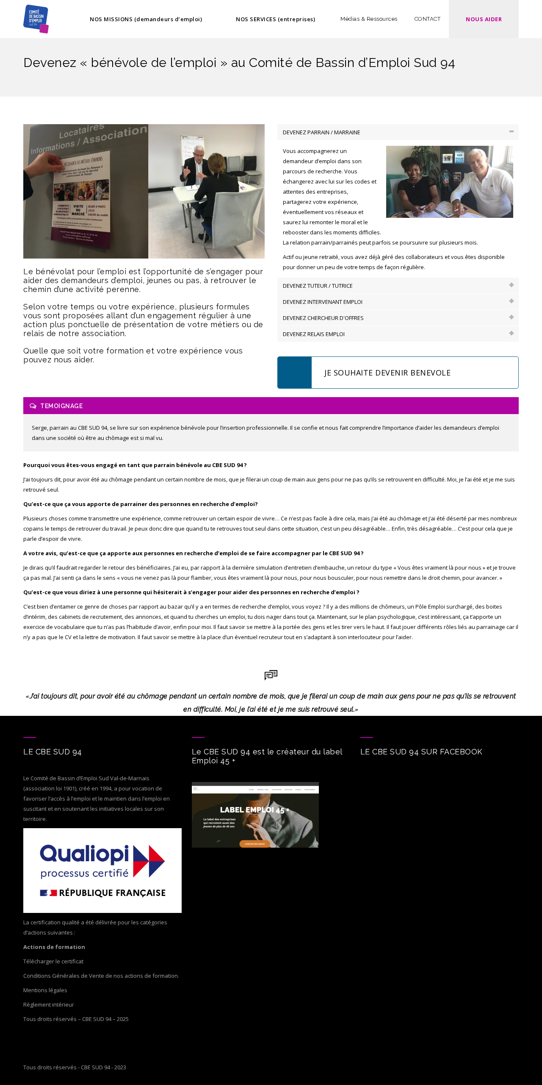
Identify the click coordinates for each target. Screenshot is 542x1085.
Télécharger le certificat (53, 961)
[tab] (398, 132)
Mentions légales (45, 990)
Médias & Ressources (369, 19)
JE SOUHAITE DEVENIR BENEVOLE (387, 372)
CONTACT (428, 19)
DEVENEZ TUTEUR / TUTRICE (318, 285)
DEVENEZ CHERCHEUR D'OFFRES (323, 318)
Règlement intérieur (48, 1004)
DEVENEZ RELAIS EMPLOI (314, 334)
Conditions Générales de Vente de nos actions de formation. (101, 975)
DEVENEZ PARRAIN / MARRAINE (321, 132)
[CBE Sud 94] (36, 19)
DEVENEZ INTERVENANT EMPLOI (322, 302)
